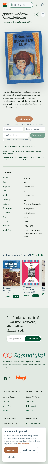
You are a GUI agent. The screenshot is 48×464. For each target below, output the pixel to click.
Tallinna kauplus (11, 391)
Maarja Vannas (30, 208)
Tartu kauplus (10, 418)
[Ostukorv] (42, 4)
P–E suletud (31, 406)
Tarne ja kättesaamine (25, 160)
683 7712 (29, 410)
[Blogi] (22, 379)
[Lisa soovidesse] (43, 14)
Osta (16, 296)
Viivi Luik (7, 21)
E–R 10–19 (7, 402)
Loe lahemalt (23, 443)
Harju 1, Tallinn (9, 397)
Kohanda (11, 457)
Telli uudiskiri (32, 339)
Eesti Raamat (19, 21)
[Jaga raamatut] (36, 14)
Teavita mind (37, 135)
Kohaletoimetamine (34, 424)
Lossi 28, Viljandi (33, 397)
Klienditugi (32, 418)
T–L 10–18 (30, 402)
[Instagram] (10, 378)
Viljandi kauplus (34, 391)
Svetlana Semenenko (32, 204)
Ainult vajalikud (29, 450)
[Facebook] (5, 378)
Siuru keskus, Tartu (10, 424)
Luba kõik (11, 450)
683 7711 (6, 410)
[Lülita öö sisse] (36, 5)
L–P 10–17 (7, 406)
